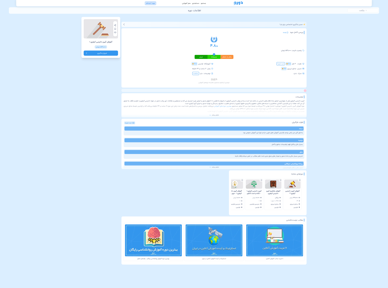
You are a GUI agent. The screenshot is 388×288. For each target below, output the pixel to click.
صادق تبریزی (291, 68)
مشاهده (195, 73)
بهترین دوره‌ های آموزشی (222, 106)
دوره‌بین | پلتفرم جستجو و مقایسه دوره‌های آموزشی (214, 82)
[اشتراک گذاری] (115, 25)
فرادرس (200, 64)
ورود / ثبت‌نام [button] (150, 3)
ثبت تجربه (280, 63)
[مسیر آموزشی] (115, 32)
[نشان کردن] (115, 29)
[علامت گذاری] (299, 180)
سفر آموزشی (186, 3)
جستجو (203, 3)
